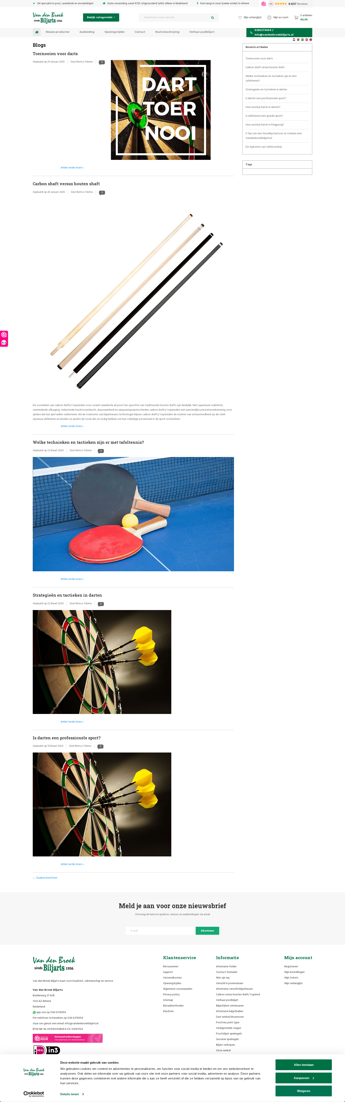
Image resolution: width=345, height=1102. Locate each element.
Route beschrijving (167, 32)
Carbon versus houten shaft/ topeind (238, 994)
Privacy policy (171, 994)
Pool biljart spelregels (229, 1033)
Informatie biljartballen (229, 1011)
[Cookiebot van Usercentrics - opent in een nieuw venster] (33, 1094)
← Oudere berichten (45, 878)
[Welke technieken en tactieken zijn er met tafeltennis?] (133, 515)
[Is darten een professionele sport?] (102, 806)
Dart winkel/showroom (230, 1017)
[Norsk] (310, 39)
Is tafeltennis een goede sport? (264, 116)
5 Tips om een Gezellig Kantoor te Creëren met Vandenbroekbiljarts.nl (274, 135)
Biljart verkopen (225, 1045)
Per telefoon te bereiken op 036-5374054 (58, 1018)
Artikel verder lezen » (72, 168)
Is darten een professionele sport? (67, 737)
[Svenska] (302, 39)
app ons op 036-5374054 (51, 1012)
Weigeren (303, 1091)
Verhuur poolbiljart (202, 32)
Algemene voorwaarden (177, 989)
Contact (140, 32)
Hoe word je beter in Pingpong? (265, 124)
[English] (298, 39)
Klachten (168, 1011)
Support (168, 972)
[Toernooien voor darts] (161, 111)
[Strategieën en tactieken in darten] (102, 663)
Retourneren (170, 966)
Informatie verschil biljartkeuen (234, 989)
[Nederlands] (293, 39)
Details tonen (69, 1094)
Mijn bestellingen (294, 972)
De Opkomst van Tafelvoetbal (264, 147)
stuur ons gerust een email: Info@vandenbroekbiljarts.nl (65, 1023)
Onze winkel (223, 1050)
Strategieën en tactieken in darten (67, 595)
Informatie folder (226, 966)
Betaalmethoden (173, 1005)
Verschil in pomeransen (229, 983)
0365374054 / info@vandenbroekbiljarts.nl (274, 32)
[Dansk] (306, 39)
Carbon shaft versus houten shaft (66, 183)
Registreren (291, 966)
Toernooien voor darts (55, 53)
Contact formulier (226, 972)
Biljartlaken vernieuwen (230, 1005)
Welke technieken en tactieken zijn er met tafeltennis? (88, 442)
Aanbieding (86, 32)
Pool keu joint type (227, 1022)
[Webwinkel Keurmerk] (68, 1038)
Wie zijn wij (222, 978)
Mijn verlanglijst (293, 983)
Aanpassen (301, 1077)
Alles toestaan (304, 1064)
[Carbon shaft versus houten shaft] (133, 301)
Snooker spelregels (227, 1039)
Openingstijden (114, 32)
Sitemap (168, 1000)
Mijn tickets (291, 978)
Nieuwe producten (57, 32)
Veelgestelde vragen (228, 1028)
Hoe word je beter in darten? (263, 107)
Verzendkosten (172, 978)
